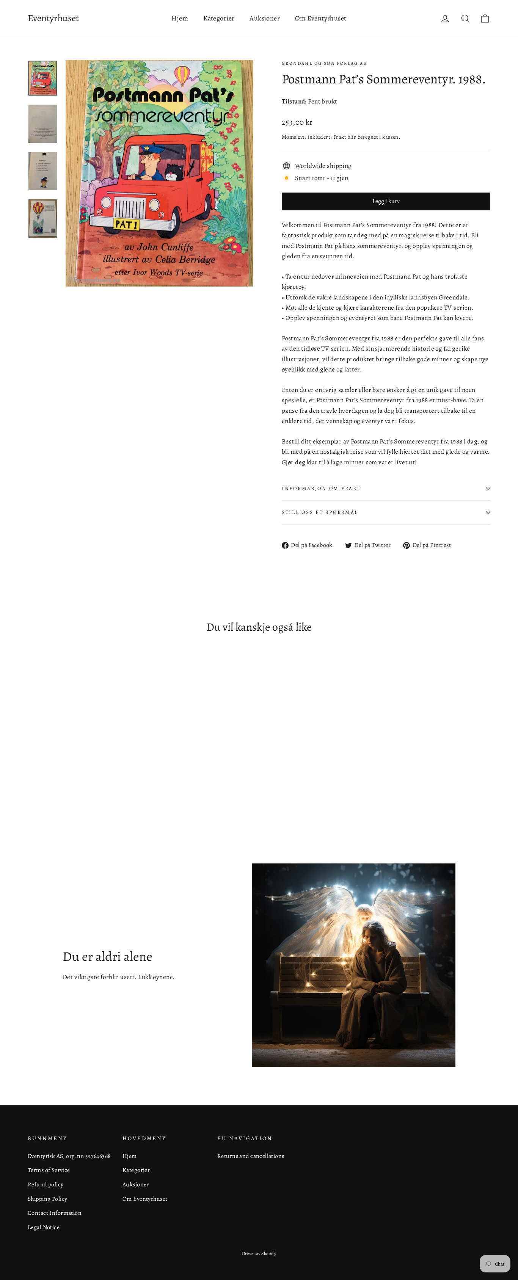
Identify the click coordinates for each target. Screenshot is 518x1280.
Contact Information (55, 1213)
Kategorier (218, 18)
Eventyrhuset (53, 18)
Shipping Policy (47, 1199)
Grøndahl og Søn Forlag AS (324, 63)
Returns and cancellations (250, 1156)
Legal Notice (44, 1227)
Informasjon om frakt (321, 488)
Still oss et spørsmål (320, 512)
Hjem (179, 18)
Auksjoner (265, 18)
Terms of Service (49, 1170)
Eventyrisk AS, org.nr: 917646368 (69, 1156)
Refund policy (46, 1184)
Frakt (339, 137)
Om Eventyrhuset (320, 18)
